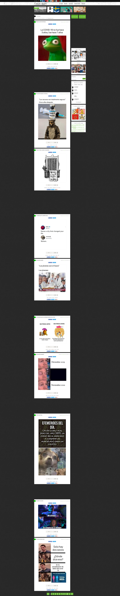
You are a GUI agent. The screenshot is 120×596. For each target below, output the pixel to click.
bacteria (50, 349)
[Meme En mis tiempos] (78, 65)
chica (78, 125)
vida (58, 255)
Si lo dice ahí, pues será (40, 539)
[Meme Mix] (75, 57)
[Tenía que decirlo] (58, 1)
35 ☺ (49, 252)
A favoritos (57, 64)
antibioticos (52, 349)
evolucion (47, 349)
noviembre (57, 395)
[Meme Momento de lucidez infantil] (73, 71)
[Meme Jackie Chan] (73, 52)
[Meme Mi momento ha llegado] (81, 71)
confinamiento (54, 187)
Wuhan (51, 255)
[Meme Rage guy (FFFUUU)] (84, 55)
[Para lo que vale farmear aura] (78, 120)
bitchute (64, 317)
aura (74, 128)
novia (79, 127)
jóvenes (53, 297)
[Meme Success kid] (73, 68)
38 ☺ (49, 142)
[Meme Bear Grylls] (84, 71)
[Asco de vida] (39, 1)
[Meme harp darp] (73, 57)
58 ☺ (49, 295)
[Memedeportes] (42, 1)
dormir (81, 131)
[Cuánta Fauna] (53, 1)
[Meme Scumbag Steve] (84, 68)
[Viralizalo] (61, 1)
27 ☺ (49, 392)
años (56, 66)
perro (77, 127)
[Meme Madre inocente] (75, 65)
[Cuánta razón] (40, 1)
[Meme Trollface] (75, 55)
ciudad (54, 255)
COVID (52, 66)
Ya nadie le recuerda (39, 500)
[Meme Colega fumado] (75, 71)
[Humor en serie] (51, 1)
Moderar (83, 4)
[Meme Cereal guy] (73, 55)
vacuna (55, 349)
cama (79, 125)
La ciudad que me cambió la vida (42, 215)
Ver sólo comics (74, 17)
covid (48, 187)
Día (72, 84)
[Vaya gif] (56, 1)
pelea (79, 131)
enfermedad (56, 297)
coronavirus (49, 66)
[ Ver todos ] (78, 60)
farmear (73, 131)
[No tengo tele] (54, 1)
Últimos (61, 4)
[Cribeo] (49, 1)
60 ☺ (49, 585)
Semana (76, 84)
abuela (83, 131)
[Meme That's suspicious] (81, 57)
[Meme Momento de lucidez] (75, 68)
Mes (79, 84)
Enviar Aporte (77, 4)
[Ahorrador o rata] (60, 1)
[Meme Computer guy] (78, 52)
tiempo (54, 66)
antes (72, 125)
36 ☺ (49, 63)
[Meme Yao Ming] (78, 57)
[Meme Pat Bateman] (75, 52)
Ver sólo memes (82, 17)
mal (76, 131)
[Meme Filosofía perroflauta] (84, 65)
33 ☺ (49, 531)
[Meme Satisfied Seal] (81, 65)
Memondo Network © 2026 (82, 136)
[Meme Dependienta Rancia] (78, 71)
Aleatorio (71, 4)
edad (83, 124)
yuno (64, 539)
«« (48, 594)
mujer (78, 131)
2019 (52, 395)
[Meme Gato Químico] (73, 65)
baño (80, 124)
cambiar (56, 255)
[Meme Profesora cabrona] (81, 68)
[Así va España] (46, 1)
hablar (82, 127)
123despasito (63, 354)
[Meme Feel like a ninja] (81, 52)
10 (67, 594)
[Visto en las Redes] (44, 1)
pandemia (51, 187)
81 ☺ (49, 478)
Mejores (66, 4)
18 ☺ (49, 185)
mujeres (75, 125)
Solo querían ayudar (39, 260)
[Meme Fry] (81, 55)
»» (72, 594)
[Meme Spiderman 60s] (78, 68)
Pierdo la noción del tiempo (41, 21)
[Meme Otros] (84, 52)
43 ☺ (49, 346)
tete (64, 260)
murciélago (50, 481)
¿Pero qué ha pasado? (40, 354)
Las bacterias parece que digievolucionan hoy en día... (45, 317)
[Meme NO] (78, 55)
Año (81, 84)
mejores (59, 187)
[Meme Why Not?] (84, 57)
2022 (54, 395)
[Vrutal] (47, 1)
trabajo (73, 127)
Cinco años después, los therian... (42, 93)
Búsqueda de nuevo (50, 18)
